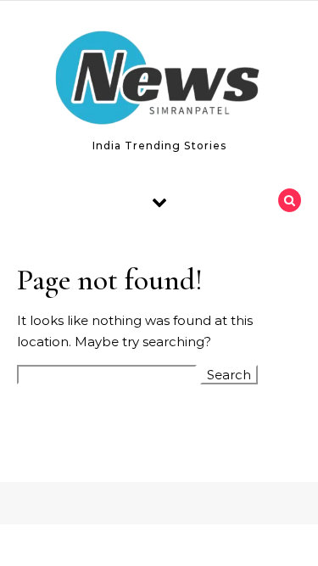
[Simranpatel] (159, 81)
